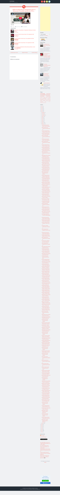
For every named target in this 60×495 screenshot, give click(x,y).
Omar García (44, 102)
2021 (42, 111)
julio (42, 117)
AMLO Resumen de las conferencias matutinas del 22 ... (46, 128)
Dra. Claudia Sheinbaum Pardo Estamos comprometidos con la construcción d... (44, 446)
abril (42, 121)
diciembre (43, 112)
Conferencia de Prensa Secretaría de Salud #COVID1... (45, 403)
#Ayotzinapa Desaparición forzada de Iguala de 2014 (47, 65)
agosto (43, 116)
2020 (42, 424)
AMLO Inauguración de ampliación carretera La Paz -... (46, 230)
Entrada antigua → (35, 52)
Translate (46, 35)
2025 (42, 106)
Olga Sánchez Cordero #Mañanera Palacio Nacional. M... (45, 411)
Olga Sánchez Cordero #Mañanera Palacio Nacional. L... (45, 420)
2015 (42, 430)
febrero (43, 123)
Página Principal (25, 52)
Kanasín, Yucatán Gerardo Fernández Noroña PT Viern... (45, 368)
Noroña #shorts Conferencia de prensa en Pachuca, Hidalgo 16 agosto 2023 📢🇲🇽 (44, 456)
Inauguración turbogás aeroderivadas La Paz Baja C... (46, 226)
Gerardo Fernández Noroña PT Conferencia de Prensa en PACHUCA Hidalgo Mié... (45, 453)
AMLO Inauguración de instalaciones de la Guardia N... (46, 142)
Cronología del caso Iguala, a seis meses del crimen (47, 45)
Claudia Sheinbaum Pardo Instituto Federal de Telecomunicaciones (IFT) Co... (45, 450)
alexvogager (18, 26)
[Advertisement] (45, 19)
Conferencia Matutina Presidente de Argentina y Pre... (46, 204)
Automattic (25, 489)
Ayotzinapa (12, 1)
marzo (43, 122)
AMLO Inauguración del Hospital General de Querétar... (45, 172)
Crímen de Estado (42, 97)
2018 (42, 426)
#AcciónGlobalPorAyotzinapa (45, 94)
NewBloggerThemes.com (36, 489)
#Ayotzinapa (48, 93)
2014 (42, 431)
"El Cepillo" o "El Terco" (47, 101)
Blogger (45, 462)
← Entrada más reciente (14, 52)
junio (42, 118)
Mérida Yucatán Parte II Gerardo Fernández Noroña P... (46, 361)
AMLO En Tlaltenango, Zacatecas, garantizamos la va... (46, 136)
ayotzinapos (42, 95)
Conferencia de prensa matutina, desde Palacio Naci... (45, 257)
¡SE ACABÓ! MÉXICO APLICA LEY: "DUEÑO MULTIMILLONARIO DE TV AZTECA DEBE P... (45, 443)
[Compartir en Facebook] (13, 24)
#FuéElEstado (41, 102)
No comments (25, 26)
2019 (42, 425)
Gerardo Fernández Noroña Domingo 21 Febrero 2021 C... (45, 223)
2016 (42, 429)
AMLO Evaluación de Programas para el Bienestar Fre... (46, 152)
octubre (43, 113)
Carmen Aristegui (48, 97)
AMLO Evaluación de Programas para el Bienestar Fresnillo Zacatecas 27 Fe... (23, 10)
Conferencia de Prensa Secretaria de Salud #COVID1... (45, 320)
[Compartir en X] (12, 24)
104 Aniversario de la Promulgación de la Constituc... (45, 378)
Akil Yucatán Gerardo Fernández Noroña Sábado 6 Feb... (46, 357)
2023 (42, 108)
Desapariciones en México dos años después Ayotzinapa (46, 74)
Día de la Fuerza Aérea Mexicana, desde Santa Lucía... (45, 312)
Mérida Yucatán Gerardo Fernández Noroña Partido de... (46, 364)
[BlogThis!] (11, 24)
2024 (42, 107)
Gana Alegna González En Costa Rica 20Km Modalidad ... (46, 215)
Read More (16, 32)
